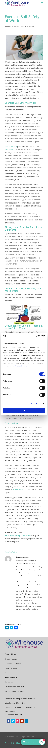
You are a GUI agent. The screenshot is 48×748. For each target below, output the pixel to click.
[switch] (42, 381)
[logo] (17, 3)
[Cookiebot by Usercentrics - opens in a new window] (35, 336)
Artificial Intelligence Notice (14, 691)
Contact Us (9, 682)
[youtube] (22, 721)
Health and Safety (11, 668)
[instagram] (17, 721)
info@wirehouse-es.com (13, 714)
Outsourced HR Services (13, 664)
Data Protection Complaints (14, 687)
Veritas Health (11, 146)
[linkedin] (7, 628)
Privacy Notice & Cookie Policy (16, 743)
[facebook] (8, 721)
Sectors (7, 673)
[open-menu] (41, 3)
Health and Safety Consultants (18, 535)
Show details (36, 404)
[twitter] (11, 628)
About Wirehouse (11, 677)
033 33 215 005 (10, 711)
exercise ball (10, 149)
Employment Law (11, 659)
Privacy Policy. (21, 366)
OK (24, 410)
